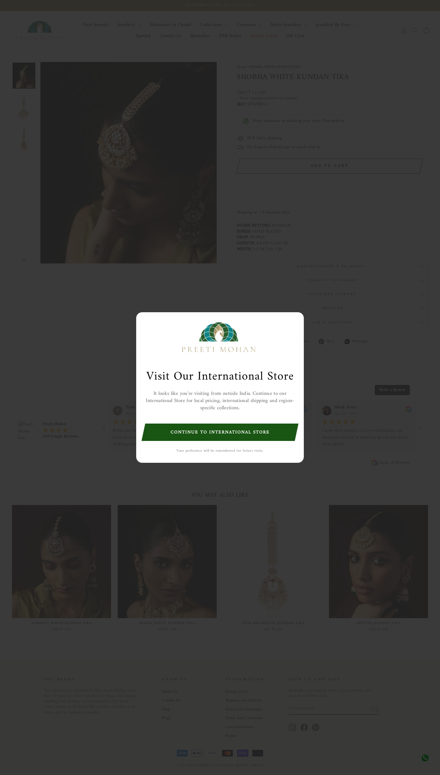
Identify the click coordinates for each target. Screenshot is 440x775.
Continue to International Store (220, 432)
